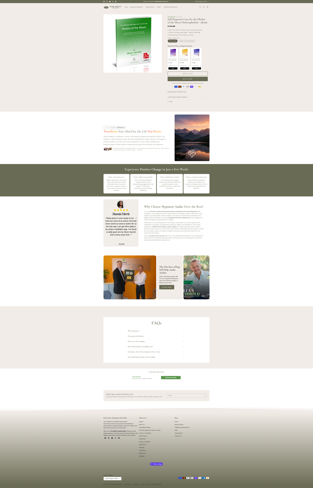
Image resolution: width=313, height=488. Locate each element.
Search (141, 422)
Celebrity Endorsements (182, 427)
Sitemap (141, 447)
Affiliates (142, 456)
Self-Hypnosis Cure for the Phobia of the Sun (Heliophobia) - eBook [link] (184, 59)
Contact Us (142, 450)
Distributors (142, 444)
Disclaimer (142, 439)
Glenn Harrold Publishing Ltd (115, 484)
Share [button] (171, 101)
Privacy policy (136, 484)
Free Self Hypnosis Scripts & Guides (150, 430)
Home (176, 422)
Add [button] (173, 68)
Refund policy (127, 484)
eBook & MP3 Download (187, 41)
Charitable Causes (144, 427)
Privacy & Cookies (144, 442)
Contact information (156, 484)
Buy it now (187, 79)
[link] (173, 53)
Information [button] (143, 418)
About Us (142, 424)
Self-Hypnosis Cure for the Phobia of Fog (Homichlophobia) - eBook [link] (197, 59)
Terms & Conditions (145, 433)
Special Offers (179, 424)
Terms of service (145, 484)
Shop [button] (176, 418)
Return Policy (143, 436)
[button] (137, 7)
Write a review (171, 378)
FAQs (176, 430)
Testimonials (178, 433)
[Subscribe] (205, 396)
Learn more (167, 287)
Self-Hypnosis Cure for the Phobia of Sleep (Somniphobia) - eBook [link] (173, 59)
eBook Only (172, 41)
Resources (142, 453)
